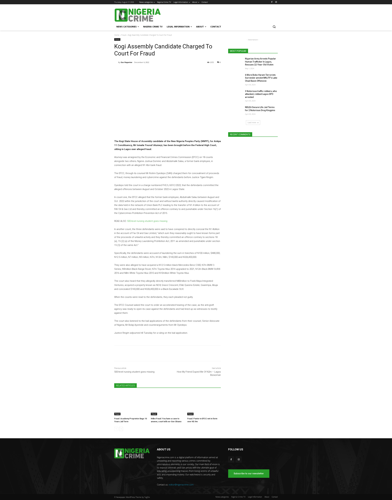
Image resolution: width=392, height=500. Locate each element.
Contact (275, 497)
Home (116, 35)
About (266, 497)
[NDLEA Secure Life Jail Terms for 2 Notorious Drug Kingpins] (235, 111)
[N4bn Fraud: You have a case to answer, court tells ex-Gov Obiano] (167, 403)
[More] (164, 70)
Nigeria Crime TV (238, 497)
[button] (274, 26)
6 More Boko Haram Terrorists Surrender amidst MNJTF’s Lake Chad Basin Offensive (261, 78)
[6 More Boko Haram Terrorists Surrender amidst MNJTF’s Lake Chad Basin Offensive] (235, 79)
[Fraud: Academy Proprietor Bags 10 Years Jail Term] (131, 403)
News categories (222, 497)
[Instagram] (276, 2)
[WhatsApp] (157, 70)
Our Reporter (126, 62)
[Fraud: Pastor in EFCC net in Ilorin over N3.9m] (204, 403)
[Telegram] (143, 70)
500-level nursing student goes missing (147, 221)
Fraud (123, 35)
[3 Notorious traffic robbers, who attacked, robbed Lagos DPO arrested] (235, 95)
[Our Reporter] (116, 62)
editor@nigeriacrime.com (181, 484)
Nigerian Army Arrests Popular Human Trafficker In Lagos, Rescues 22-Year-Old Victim (260, 61)
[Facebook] (271, 2)
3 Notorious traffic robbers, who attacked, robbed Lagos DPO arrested (261, 94)
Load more (252, 122)
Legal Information (255, 497)
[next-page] (121, 429)
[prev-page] (116, 429)
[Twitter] (150, 70)
